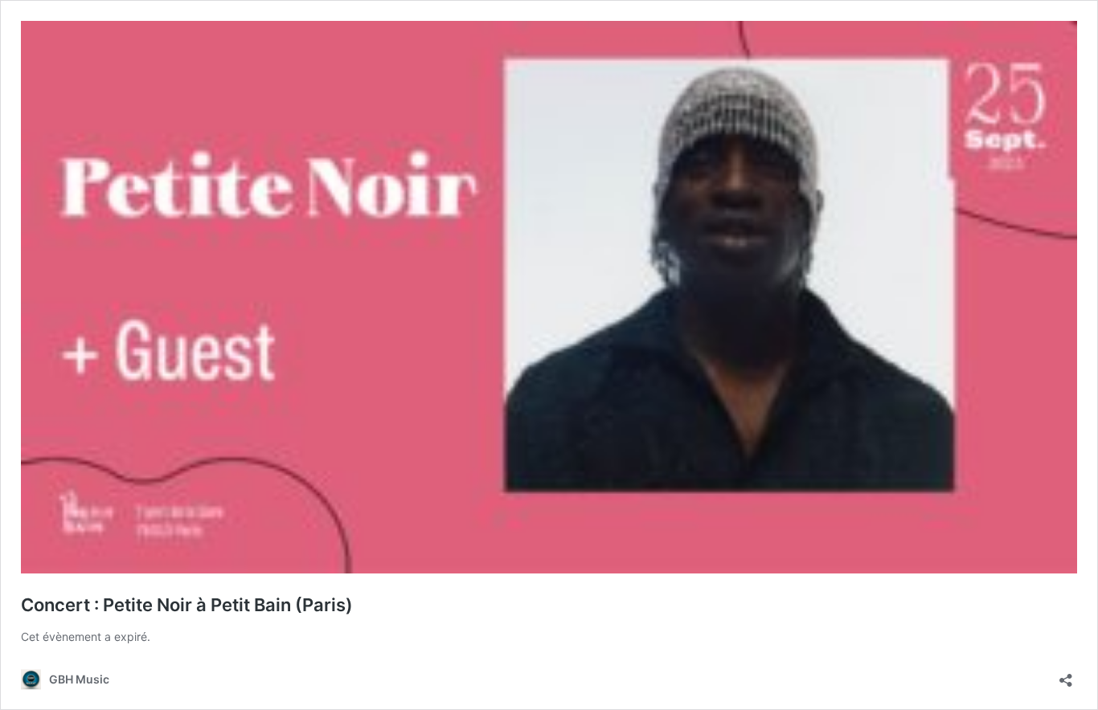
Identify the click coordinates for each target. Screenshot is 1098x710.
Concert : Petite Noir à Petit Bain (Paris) (187, 604)
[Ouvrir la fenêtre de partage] (1066, 675)
